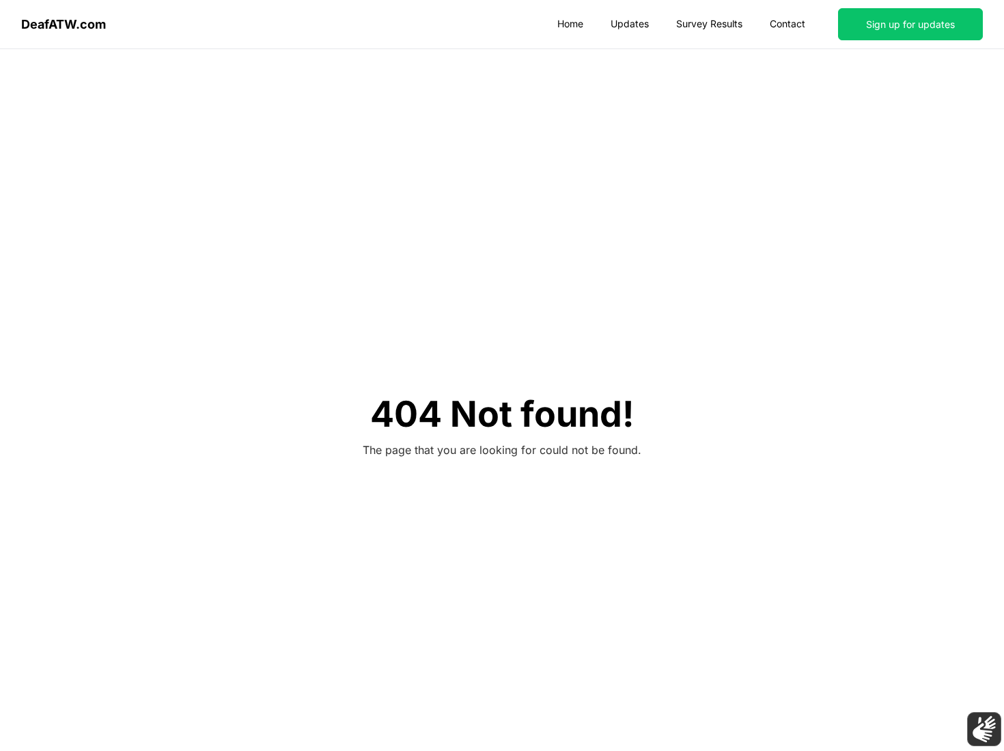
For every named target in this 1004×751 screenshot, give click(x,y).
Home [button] (570, 23)
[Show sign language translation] (984, 729)
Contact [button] (787, 23)
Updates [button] (630, 23)
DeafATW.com (63, 24)
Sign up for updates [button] (910, 24)
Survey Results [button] (709, 23)
